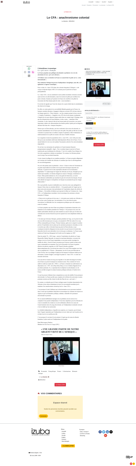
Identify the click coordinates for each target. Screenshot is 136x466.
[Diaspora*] (25, 72)
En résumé (90, 123)
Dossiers (89, 5)
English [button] (110, 2)
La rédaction (65, 21)
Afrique (40, 373)
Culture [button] (98, 2)
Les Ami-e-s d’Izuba (85, 433)
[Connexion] (131, 464)
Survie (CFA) (89, 113)
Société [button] (104, 2)
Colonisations (67, 371)
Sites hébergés (65, 441)
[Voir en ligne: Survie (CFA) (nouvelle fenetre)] (95, 123)
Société (63, 435)
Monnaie (74, 371)
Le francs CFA (110, 5)
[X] (29, 75)
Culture (63, 433)
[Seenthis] (33, 72)
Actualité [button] (91, 2)
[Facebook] (29, 72)
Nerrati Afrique (61, 365)
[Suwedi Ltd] (131, 457)
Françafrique (52, 371)
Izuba (32, 455)
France (59, 371)
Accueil (84, 5)
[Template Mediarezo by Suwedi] (128, 457)
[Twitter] (103, 431)
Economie (95, 5)
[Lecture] (61, 351)
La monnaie (102, 5)
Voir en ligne (107, 103)
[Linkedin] (107, 431)
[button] (1, 2)
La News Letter (69, 445)
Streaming (82, 435)
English (63, 437)
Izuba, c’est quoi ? (84, 431)
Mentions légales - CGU (36, 452)
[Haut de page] (134, 464)
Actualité (64, 431)
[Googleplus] (105, 435)
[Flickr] (111, 431)
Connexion (43, 416)
